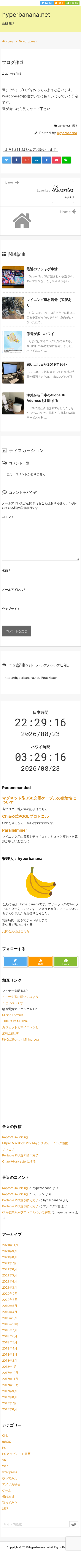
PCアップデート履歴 (16, 1454)
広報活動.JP (10, 1033)
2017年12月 (10, 1373)
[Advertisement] (38, 1082)
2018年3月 (9, 1354)
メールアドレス (13, 589)
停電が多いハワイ (40, 334)
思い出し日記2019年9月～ (48, 364)
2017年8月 (9, 1397)
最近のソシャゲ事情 (42, 269)
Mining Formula (12, 1015)
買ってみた (9, 1502)
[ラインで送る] (66, 160)
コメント (8, 517)
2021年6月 (9, 1269)
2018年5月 (9, 1342)
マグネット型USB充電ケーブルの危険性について (39, 800)
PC (4, 1448)
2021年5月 (9, 1275)
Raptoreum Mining (15, 1137)
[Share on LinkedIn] (36, 160)
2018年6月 (9, 1336)
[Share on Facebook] (16, 160)
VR (4, 1460)
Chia (5, 1435)
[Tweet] (6, 160)
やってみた (9, 1478)
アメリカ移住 (11, 1484)
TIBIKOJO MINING (15, 1021)
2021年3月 (9, 1287)
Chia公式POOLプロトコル (25, 816)
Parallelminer (14, 830)
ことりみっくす (12, 1003)
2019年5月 (9, 1306)
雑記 (74, 125)
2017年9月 (9, 1391)
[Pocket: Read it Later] (56, 160)
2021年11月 (10, 1245)
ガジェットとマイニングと (20, 1027)
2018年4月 (9, 1348)
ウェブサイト (11, 609)
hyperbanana (67, 133)
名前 (6, 570)
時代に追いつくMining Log (20, 1039)
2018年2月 (9, 1360)
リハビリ (8, 1149)
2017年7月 (9, 1403)
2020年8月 (9, 1299)
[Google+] (26, 160)
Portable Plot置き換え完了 (20, 1155)
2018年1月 (9, 1366)
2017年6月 (9, 1409)
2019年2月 (9, 1318)
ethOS (6, 1441)
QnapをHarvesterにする (19, 1161)
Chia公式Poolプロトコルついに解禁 (26, 1212)
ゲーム (6, 1490)
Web (5, 1466)
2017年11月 (10, 1379)
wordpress (64, 125)
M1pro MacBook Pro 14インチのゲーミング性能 (35, 1143)
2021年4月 (9, 1281)
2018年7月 (9, 1330)
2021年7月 (9, 1263)
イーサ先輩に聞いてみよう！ (21, 997)
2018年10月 (10, 1324)
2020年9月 (9, 1293)
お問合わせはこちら (15, 931)
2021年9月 (9, 1251)
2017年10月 (10, 1385)
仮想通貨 (8, 1496)
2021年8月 (9, 1257)
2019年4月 (9, 1312)
